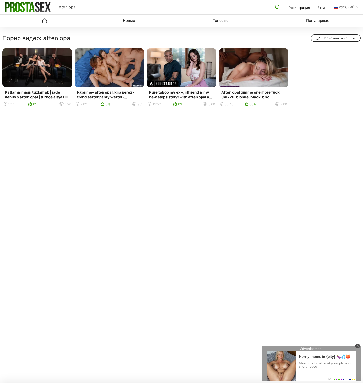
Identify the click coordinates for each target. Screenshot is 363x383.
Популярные (317, 20)
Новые (129, 20)
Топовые (221, 20)
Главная (44, 21)
